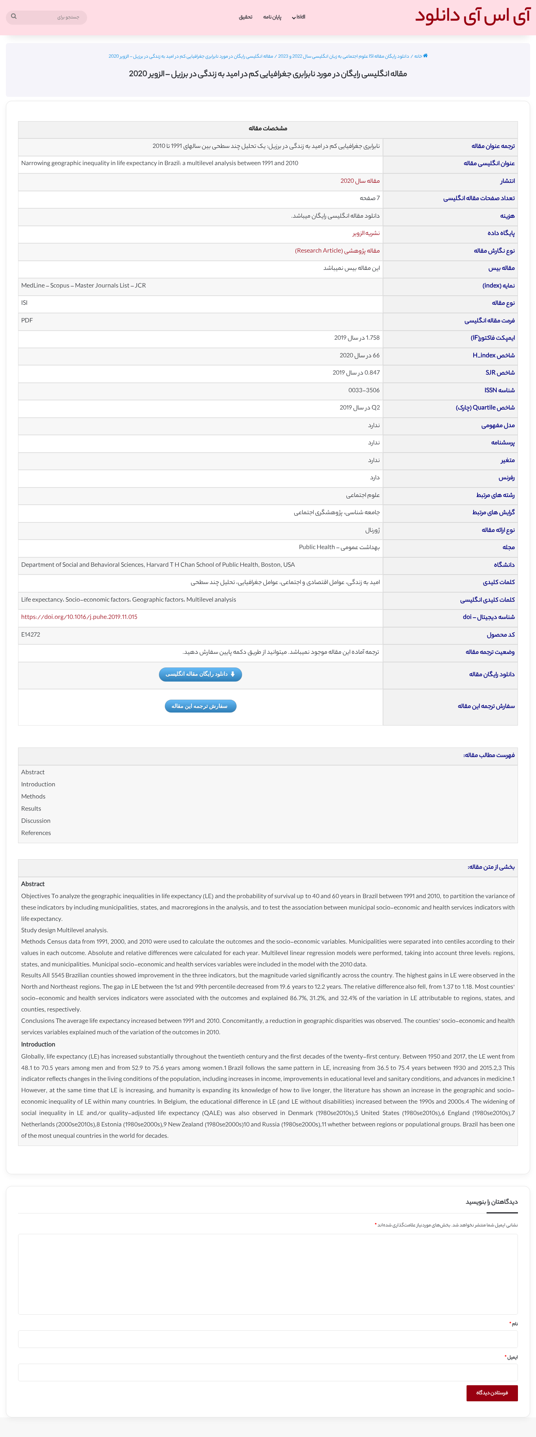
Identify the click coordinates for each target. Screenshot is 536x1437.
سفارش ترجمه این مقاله (199, 705)
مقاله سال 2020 (360, 182)
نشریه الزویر (366, 234)
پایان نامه (272, 17)
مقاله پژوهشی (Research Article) (337, 251)
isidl (301, 17)
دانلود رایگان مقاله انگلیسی (197, 673)
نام (513, 1324)
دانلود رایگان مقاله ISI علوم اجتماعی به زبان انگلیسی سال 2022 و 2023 (343, 57)
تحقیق (245, 17)
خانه (418, 57)
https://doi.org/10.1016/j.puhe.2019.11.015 (79, 618)
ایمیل (511, 1358)
